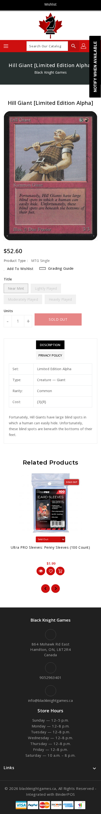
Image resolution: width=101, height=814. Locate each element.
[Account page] (84, 46)
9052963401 (50, 677)
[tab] (50, 344)
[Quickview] (41, 571)
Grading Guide (61, 268)
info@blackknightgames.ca (50, 700)
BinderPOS (65, 794)
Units (8, 311)
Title (8, 279)
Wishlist (50, 4)
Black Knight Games (50, 72)
